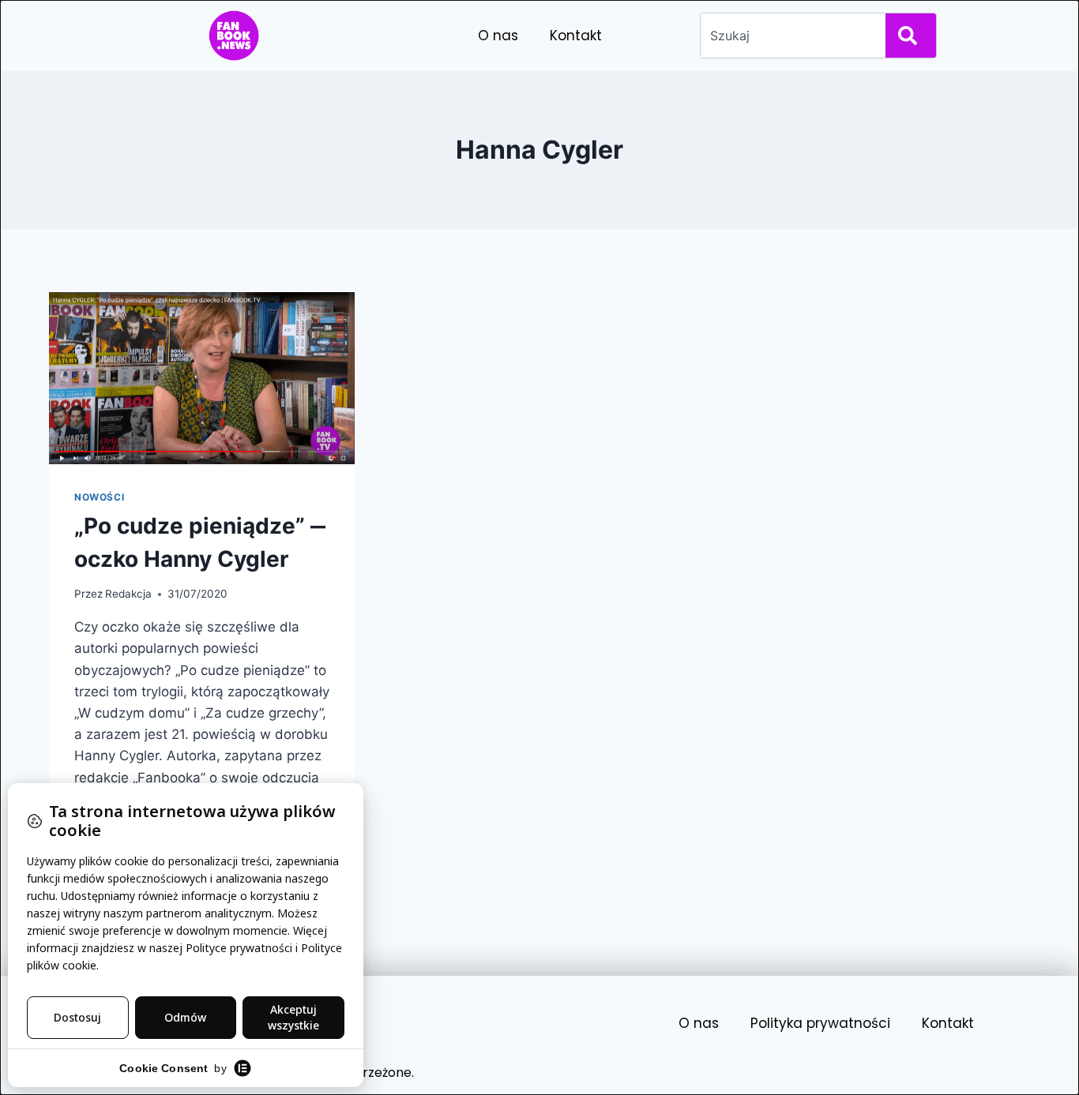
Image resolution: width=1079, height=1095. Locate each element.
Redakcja (128, 593)
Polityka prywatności (820, 1023)
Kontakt (576, 35)
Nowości (99, 497)
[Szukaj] (910, 35)
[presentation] (202, 378)
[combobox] (790, 35)
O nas (498, 35)
